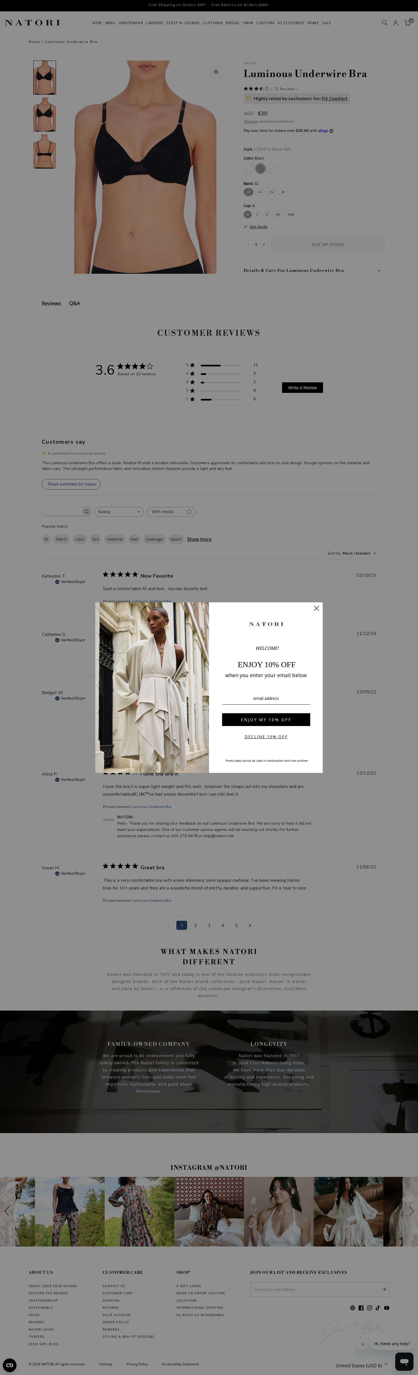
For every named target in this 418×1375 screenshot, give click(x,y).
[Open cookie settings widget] (9, 1365)
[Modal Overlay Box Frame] (209, 687)
